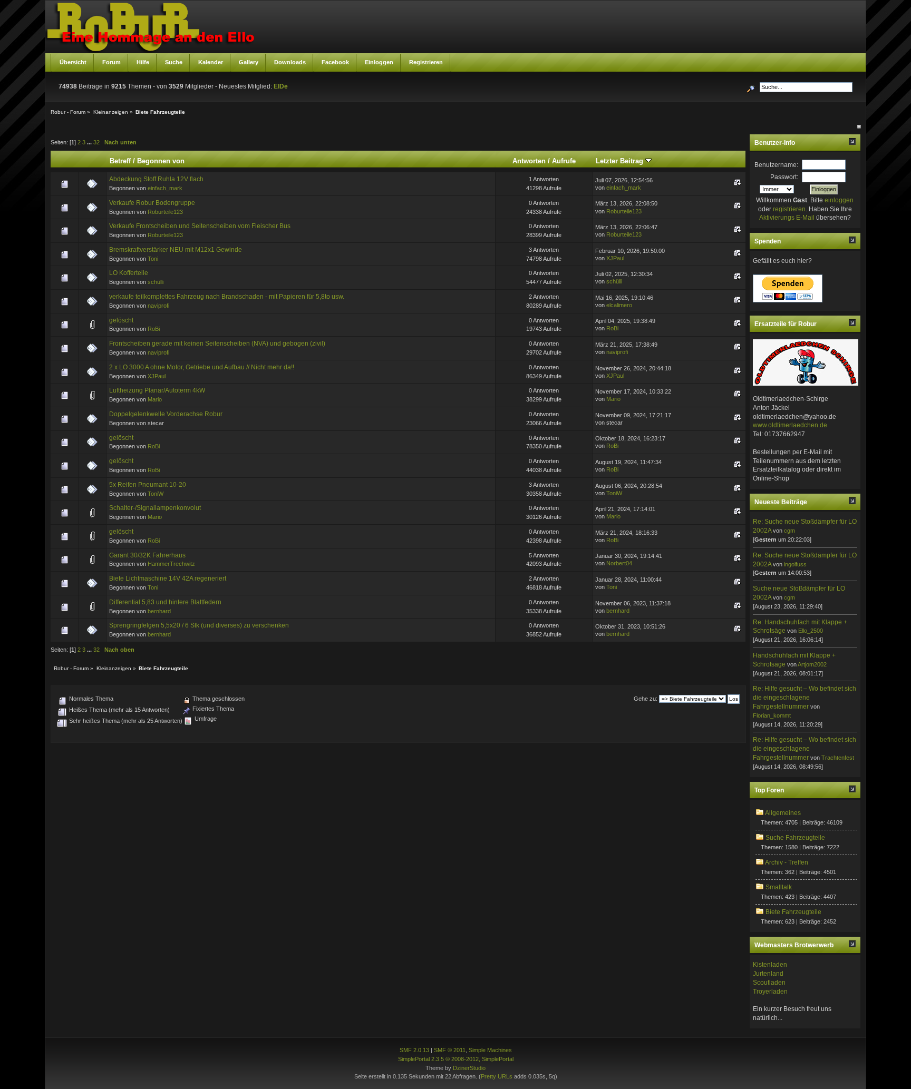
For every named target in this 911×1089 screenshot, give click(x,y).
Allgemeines (783, 813)
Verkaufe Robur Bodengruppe (152, 203)
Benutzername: (776, 165)
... (90, 142)
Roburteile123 (165, 212)
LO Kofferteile (128, 273)
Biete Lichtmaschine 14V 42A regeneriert (167, 578)
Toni (153, 259)
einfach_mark (165, 188)
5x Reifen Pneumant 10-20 (147, 484)
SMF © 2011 (450, 1050)
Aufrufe (564, 161)
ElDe (281, 86)
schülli (155, 282)
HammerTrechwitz (171, 564)
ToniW (155, 493)
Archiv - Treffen (786, 862)
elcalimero (619, 305)
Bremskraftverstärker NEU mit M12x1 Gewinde (175, 249)
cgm (789, 530)
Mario (155, 399)
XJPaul (615, 258)
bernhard (159, 611)
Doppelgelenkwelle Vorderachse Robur (165, 414)
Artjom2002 (812, 664)
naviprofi (158, 305)
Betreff (120, 161)
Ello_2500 (810, 630)
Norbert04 (619, 563)
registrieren (789, 209)
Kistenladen (770, 964)
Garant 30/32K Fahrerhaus (147, 555)
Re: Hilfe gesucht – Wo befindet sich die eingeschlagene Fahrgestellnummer (804, 697)
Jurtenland (768, 973)
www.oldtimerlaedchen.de (790, 425)
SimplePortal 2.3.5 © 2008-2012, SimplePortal (455, 1059)
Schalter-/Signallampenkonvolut (155, 508)
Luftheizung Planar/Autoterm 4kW (157, 390)
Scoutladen (769, 982)
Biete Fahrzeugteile (793, 912)
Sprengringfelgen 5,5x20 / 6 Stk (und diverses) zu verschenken (199, 625)
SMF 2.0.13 (414, 1050)
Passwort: (784, 177)
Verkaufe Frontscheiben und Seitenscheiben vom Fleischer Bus (199, 226)
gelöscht (121, 320)
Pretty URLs (496, 1076)
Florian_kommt (772, 715)
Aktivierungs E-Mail (787, 217)
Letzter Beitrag (620, 161)
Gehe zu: (645, 698)
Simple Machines (490, 1050)
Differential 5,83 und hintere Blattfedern (165, 602)
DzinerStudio (469, 1068)
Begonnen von (161, 161)
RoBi (154, 329)
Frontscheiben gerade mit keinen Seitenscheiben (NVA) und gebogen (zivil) (217, 343)
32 (96, 142)
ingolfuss (795, 564)
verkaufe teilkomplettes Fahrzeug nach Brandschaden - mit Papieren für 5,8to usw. (226, 296)
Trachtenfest (837, 757)
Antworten (529, 161)
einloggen (839, 200)
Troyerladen (770, 991)
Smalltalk (778, 887)
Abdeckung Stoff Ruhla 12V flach (156, 179)
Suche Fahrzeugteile (795, 837)
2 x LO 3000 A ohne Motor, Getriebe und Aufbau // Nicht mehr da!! (201, 367)
